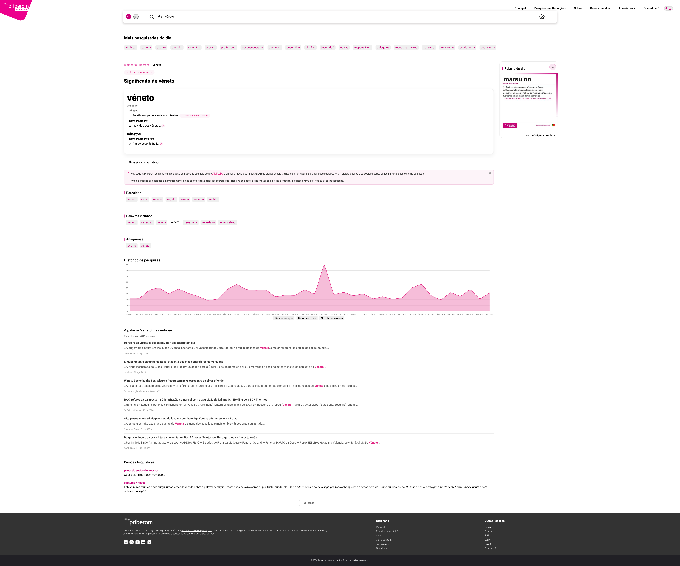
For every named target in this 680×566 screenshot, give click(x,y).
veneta (184, 199)
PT (128, 16)
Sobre (578, 8)
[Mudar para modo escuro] (668, 8)
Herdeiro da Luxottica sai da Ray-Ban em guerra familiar (159, 342)
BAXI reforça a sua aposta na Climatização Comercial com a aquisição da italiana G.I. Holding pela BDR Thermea (195, 399)
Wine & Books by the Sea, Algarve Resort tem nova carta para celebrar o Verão (174, 380)
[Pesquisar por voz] (160, 17)
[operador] (327, 47)
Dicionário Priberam (136, 65)
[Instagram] (131, 543)
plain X (488, 544)
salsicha (177, 47)
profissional (228, 47)
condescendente (252, 47)
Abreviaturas (627, 8)
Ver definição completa (540, 135)
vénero (132, 222)
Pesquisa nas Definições (550, 8)
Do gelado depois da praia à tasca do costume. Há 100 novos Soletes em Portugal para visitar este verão (190, 437)
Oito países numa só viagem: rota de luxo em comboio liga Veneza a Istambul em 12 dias (180, 418)
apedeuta (275, 47)
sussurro (428, 47)
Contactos (490, 527)
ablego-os (383, 47)
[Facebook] (125, 543)
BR (136, 16)
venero (132, 199)
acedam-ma (467, 47)
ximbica (131, 47)
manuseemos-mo (406, 47)
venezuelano (227, 222)
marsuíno (194, 47)
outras (344, 47)
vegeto (171, 199)
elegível (310, 47)
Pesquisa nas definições (388, 531)
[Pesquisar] (151, 17)
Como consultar (600, 8)
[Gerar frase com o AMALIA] (163, 126)
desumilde (293, 47)
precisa (210, 47)
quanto (161, 47)
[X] (149, 543)
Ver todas (309, 503)
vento (144, 199)
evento (132, 245)
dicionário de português (196, 530)
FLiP (487, 535)
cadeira (146, 47)
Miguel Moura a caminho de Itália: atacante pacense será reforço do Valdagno (173, 361)
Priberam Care (492, 548)
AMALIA (217, 173)
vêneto (145, 245)
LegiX (487, 540)
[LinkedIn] (143, 543)
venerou (199, 199)
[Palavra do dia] (552, 67)
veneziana (190, 222)
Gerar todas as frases (141, 72)
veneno (157, 199)
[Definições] (542, 17)
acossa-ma (488, 47)
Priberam (489, 531)
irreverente (447, 47)
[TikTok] (137, 543)
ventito (213, 199)
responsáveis (362, 47)
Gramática (650, 8)
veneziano (208, 222)
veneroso (147, 222)
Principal (520, 8)
